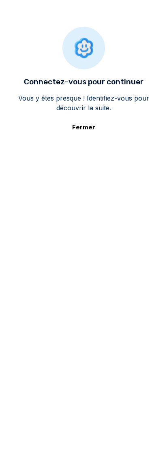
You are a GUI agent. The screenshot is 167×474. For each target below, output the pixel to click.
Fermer (83, 127)
